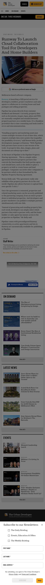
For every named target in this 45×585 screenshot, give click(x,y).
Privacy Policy (13, 574)
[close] (42, 525)
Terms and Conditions (29, 574)
